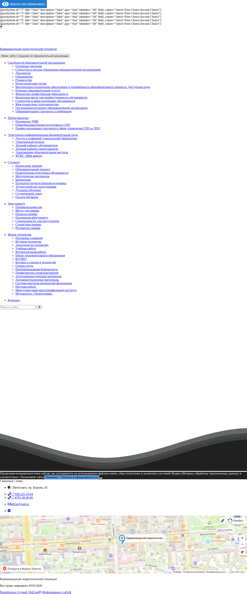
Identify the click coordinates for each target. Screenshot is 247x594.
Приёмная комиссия (28, 207)
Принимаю (52, 477)
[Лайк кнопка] (1, 439)
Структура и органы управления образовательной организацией (58, 69)
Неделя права (42, 442)
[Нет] (100, 478)
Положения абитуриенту (31, 217)
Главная (5, 377)
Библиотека (23, 179)
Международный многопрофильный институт (46, 290)
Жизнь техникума (19, 234)
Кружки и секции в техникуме (35, 262)
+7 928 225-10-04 (22, 494)
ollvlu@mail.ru (20, 504)
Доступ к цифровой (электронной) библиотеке (46, 138)
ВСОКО (20, 259)
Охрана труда (24, 265)
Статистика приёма (28, 224)
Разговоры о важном (29, 238)
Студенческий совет (28, 193)
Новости (20, 377)
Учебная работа (25, 248)
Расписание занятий (28, 165)
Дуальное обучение (28, 190)
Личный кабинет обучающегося (36, 145)
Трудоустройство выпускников (35, 186)
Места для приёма (27, 210)
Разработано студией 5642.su (19, 592)
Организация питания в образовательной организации (51, 107)
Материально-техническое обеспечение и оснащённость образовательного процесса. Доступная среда (82, 87)
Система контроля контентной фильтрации (43, 283)
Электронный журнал (29, 141)
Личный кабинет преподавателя (36, 148)
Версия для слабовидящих (27, 3)
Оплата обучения (26, 197)
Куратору (14, 300)
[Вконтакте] (9, 510)
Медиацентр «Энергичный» (34, 293)
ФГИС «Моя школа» (28, 155)
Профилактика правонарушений (36, 272)
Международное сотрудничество (37, 104)
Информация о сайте (56, 592)
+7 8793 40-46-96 (22, 497)
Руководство (23, 80)
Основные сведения (28, 66)
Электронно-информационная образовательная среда (43, 135)
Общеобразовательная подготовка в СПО (42, 124)
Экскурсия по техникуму (32, 245)
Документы (23, 73)
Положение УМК (26, 121)
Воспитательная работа (30, 252)
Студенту (14, 162)
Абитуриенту (16, 203)
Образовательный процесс (32, 169)
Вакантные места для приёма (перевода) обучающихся (51, 97)
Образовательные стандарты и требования (43, 111)
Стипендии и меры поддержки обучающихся (45, 101)
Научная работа (25, 286)
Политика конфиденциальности (79, 477)
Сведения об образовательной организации (36, 62)
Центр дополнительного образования (40, 255)
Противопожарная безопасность (36, 269)
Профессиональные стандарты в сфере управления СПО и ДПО (57, 128)
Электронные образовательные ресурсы (41, 152)
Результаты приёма (27, 228)
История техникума (28, 241)
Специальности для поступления (37, 221)
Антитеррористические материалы (38, 276)
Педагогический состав (31, 83)
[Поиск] (39, 307)
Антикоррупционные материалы (37, 279)
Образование (24, 76)
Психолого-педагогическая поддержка (40, 183)
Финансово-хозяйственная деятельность (41, 94)
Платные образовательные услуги (37, 90)
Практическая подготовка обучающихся (41, 172)
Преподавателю (18, 118)
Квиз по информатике (18, 442)
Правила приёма (26, 214)
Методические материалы (32, 176)
